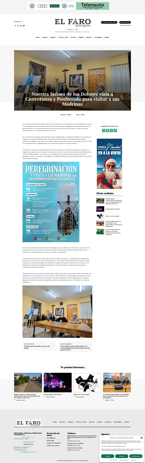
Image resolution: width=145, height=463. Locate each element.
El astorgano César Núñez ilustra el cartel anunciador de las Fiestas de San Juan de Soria (75, 348)
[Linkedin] (21, 26)
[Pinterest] (111, 130)
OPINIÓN (69, 450)
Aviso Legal (133, 460)
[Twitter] (24, 26)
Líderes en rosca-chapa (112, 216)
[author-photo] (15, 400)
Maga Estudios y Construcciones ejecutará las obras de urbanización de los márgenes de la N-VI (114, 201)
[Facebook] (15, 26)
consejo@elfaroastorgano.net (28, 452)
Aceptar (108, 456)
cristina (68, 114)
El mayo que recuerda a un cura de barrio (37, 347)
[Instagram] (18, 26)
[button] (141, 438)
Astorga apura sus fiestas (113, 209)
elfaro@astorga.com (28, 442)
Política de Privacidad (124, 460)
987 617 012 (29, 444)
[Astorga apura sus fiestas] (100, 209)
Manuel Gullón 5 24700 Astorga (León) (23, 446)
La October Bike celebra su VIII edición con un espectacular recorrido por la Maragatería (114, 224)
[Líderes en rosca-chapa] (100, 216)
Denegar (121, 456)
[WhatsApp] (115, 130)
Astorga (69, 441)
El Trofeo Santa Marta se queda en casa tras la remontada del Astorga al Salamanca (113, 232)
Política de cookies (113, 460)
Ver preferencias (135, 456)
